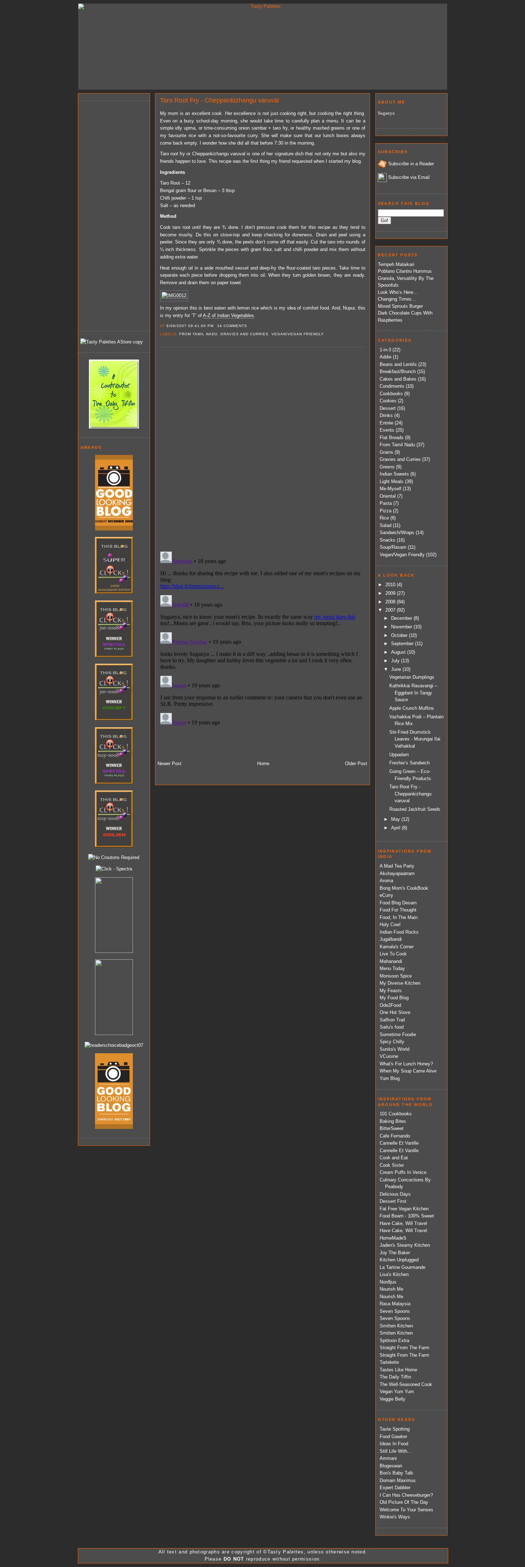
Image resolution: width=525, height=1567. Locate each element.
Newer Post (169, 763)
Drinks (386, 415)
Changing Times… (397, 299)
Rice (384, 518)
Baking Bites (393, 1121)
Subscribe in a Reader (411, 163)
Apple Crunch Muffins (411, 708)
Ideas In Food (394, 1443)
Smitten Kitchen (396, 1326)
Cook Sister (392, 1165)
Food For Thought (398, 910)
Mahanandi (391, 961)
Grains (386, 452)
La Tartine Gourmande (402, 1267)
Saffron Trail (392, 1020)
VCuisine (389, 1056)
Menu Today (392, 968)
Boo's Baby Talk (396, 1473)
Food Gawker (393, 1436)
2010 (391, 584)
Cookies (388, 400)
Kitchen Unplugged (399, 1259)
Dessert (388, 408)
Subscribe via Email (409, 177)
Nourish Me (391, 1289)
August (399, 652)
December (402, 618)
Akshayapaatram (397, 873)
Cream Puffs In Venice (403, 1172)
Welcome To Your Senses (406, 1509)
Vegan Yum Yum (397, 1391)
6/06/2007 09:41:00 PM (190, 326)
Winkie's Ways (395, 1517)
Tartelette (389, 1362)
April (396, 827)
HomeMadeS (393, 1238)
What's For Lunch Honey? (406, 1063)
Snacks (387, 540)
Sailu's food (392, 1027)
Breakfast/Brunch (398, 371)
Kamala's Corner (397, 946)
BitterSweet (392, 1128)
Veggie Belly (392, 1399)
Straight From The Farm (404, 1347)
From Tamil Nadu (198, 334)
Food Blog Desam (398, 902)
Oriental (388, 496)
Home (263, 763)
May (396, 819)
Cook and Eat (394, 1157)
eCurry (386, 895)
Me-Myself (390, 488)
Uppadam (399, 754)
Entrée (386, 423)
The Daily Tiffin (395, 1377)
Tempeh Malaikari (396, 264)
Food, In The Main (399, 917)
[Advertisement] (109, 215)
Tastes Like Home (398, 1369)
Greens (387, 466)
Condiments (392, 386)
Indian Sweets (394, 474)
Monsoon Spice (396, 976)
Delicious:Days (395, 1194)
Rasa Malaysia (395, 1303)
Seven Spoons (395, 1311)
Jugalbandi (391, 939)
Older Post (356, 763)
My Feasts (391, 990)
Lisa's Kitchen (394, 1274)
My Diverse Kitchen (400, 983)
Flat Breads (392, 437)
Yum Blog (390, 1078)
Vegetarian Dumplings (411, 677)
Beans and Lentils (398, 364)
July (396, 660)
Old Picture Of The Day (404, 1502)
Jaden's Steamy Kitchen (405, 1245)
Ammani (388, 1458)
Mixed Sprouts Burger (400, 306)
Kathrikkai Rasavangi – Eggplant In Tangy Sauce (413, 692)
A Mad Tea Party (397, 866)
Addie (385, 357)
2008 (391, 601)
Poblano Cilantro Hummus (405, 271)
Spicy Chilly (392, 1041)
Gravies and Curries (244, 334)
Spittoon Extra (394, 1340)
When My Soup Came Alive (408, 1071)
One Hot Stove (395, 1012)
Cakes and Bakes (398, 379)
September (403, 643)
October (400, 635)
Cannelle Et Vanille (399, 1143)
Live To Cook (393, 953)
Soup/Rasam (393, 547)
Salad (385, 525)
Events (387, 430)
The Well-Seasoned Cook (406, 1384)
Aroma (386, 880)
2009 (391, 593)
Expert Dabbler (395, 1487)
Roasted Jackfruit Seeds (414, 809)
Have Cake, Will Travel (403, 1223)
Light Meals (392, 481)
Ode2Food (390, 1005)
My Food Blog (394, 997)
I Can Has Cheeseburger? (406, 1495)
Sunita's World (394, 1049)
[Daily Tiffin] (114, 427)
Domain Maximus (398, 1480)
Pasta (386, 503)
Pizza (385, 510)
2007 (391, 610)
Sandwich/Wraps (397, 532)
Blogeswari (391, 1465)
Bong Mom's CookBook (404, 888)
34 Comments (232, 326)
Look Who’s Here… (398, 292)
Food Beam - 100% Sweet (407, 1216)
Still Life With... (395, 1451)
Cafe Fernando (395, 1136)
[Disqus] (262, 449)
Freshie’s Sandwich (409, 762)
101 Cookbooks (396, 1113)
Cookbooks (391, 393)
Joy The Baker (395, 1252)
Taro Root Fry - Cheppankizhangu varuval (219, 100)
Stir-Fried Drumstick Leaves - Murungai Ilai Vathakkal (414, 739)
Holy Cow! (390, 924)
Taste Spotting (395, 1429)
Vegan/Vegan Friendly (297, 334)
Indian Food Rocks (399, 932)
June (396, 669)
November (402, 626)
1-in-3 (385, 349)
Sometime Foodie (398, 1034)
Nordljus (388, 1282)
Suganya (386, 113)
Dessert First (393, 1201)
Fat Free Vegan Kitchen (404, 1208)
